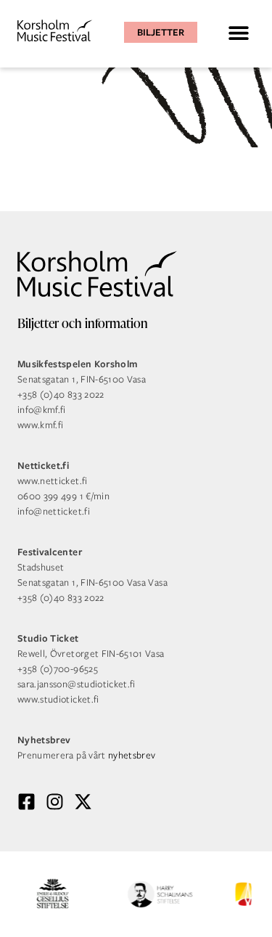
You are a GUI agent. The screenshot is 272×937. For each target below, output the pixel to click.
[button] (238, 32)
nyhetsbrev (132, 755)
